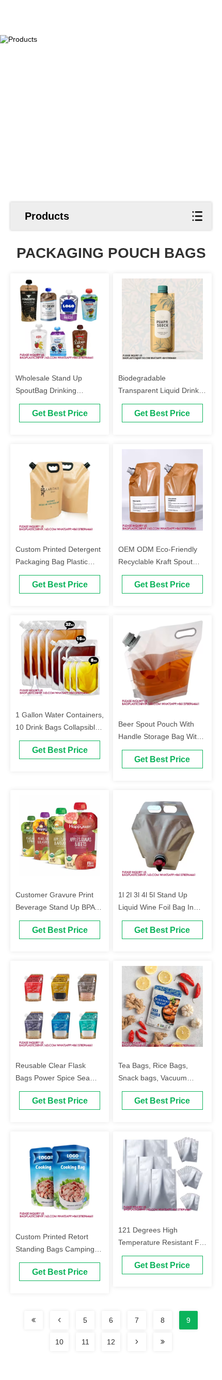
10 (59, 1342)
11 (85, 1342)
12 (111, 1342)
